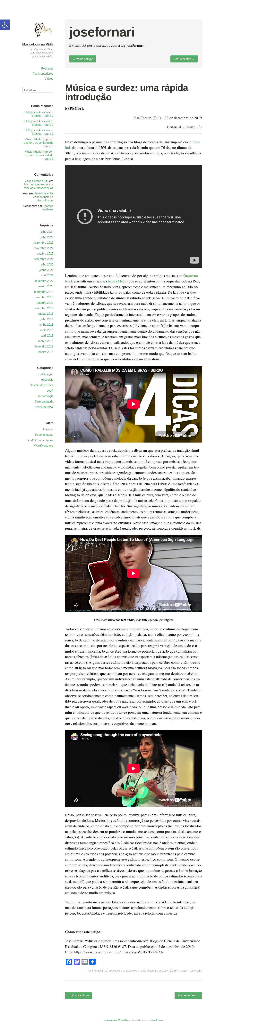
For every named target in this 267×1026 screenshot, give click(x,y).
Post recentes (184, 59)
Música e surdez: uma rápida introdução (126, 92)
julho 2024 (46, 231)
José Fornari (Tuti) (97, 970)
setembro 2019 (43, 308)
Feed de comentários (39, 440)
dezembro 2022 (43, 242)
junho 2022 (46, 270)
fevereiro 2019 (44, 346)
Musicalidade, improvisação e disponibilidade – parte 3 (38, 142)
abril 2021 (47, 275)
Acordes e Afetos (48, 207)
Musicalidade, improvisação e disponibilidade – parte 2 (38, 155)
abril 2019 (47, 335)
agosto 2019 (45, 313)
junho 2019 (46, 324)
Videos (49, 78)
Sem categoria (44, 401)
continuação (45, 374)
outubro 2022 (45, 253)
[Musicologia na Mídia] (43, 39)
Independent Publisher (116, 1020)
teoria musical (44, 407)
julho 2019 (46, 319)
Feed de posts (44, 434)
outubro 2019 (45, 302)
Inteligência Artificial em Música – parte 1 (38, 131)
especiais (118, 970)
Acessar (48, 429)
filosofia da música (41, 385)
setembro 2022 (43, 259)
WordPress (157, 1020)
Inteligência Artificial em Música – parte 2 (38, 122)
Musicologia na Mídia (37, 44)
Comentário (195, 970)
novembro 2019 (43, 297)
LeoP (50, 390)
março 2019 (45, 341)
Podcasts (47, 68)
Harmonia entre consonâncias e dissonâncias (38, 186)
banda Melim (118, 281)
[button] (5, 25)
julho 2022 (46, 264)
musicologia (132, 970)
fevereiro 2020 (44, 280)
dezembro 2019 (43, 291)
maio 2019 (46, 330)
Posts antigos (82, 59)
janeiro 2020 (45, 286)
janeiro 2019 (45, 352)
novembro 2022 (43, 248)
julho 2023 (46, 237)
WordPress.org (43, 445)
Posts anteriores (42, 73)
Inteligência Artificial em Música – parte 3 (38, 113)
